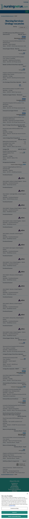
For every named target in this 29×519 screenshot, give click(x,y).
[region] (14, 505)
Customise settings (14, 508)
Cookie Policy (12, 505)
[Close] (27, 493)
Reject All (14, 512)
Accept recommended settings (14, 516)
